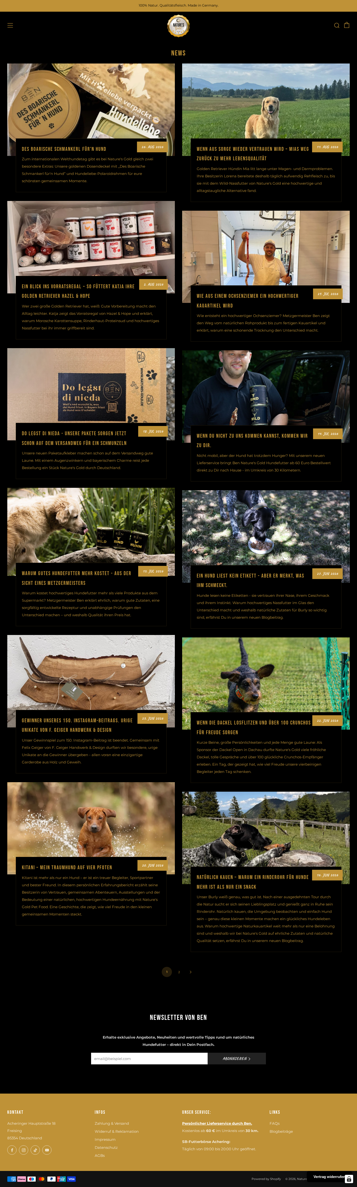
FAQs (275, 1123)
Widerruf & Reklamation (117, 1131)
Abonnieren (234, 1058)
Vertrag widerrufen (329, 1177)
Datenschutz (106, 1147)
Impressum (105, 1139)
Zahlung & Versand (112, 1123)
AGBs (100, 1155)
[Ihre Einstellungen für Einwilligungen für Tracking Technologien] (349, 1179)
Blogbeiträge (281, 1131)
